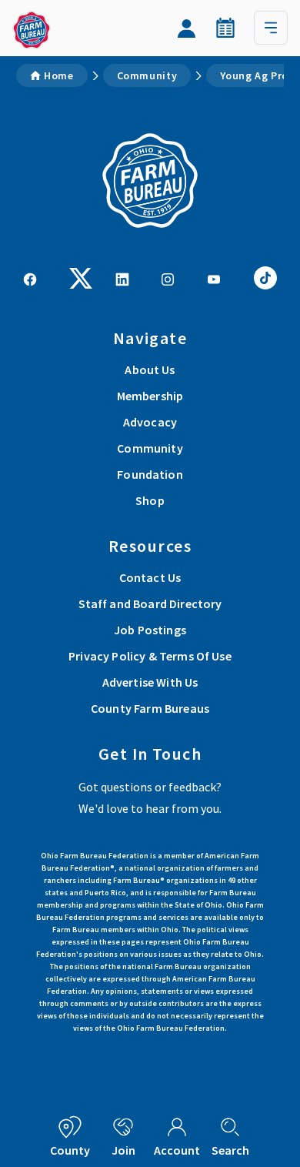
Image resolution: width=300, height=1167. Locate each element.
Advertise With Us (150, 682)
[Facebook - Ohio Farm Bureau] (30, 278)
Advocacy (150, 422)
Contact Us (150, 577)
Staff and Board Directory (150, 603)
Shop (150, 500)
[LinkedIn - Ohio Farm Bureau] (122, 278)
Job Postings (150, 629)
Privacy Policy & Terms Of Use (150, 656)
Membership (150, 395)
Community (147, 75)
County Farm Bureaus (150, 708)
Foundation (150, 474)
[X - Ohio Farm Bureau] (80, 276)
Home (59, 75)
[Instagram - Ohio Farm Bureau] (168, 278)
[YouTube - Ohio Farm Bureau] (214, 278)
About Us (150, 369)
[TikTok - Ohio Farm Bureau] (265, 276)
